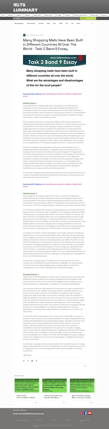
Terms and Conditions (22, 420)
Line (54, 23)
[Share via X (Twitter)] (28, 361)
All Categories (18, 23)
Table (61, 23)
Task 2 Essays (31, 23)
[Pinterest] (81, 413)
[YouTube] (89, 413)
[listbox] (88, 18)
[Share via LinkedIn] (32, 361)
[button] (11, 15)
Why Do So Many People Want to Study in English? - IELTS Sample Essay (82, 397)
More (78, 23)
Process (41, 23)
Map (48, 23)
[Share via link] (36, 361)
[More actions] (85, 35)
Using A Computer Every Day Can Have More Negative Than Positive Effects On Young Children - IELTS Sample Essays (54, 397)
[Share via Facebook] (24, 361)
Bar (67, 23)
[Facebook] (85, 413)
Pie (72, 23)
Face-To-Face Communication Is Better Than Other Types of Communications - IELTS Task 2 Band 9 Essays (26, 397)
